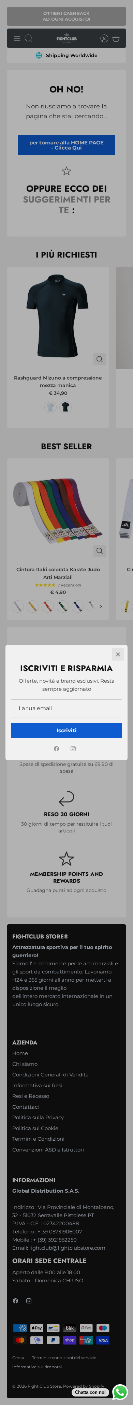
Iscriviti (67, 730)
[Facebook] (56, 749)
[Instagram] (73, 749)
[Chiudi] (118, 654)
